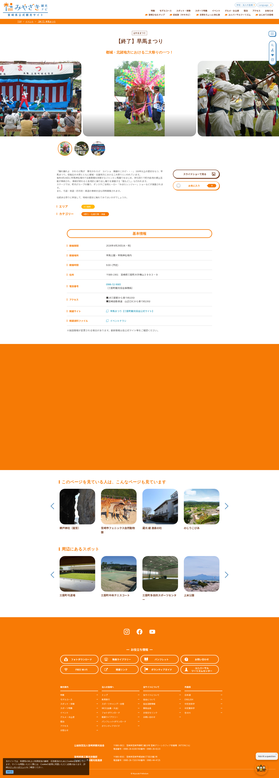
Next (263, 95)
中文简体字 (190, 703)
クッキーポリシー (18, 767)
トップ (105, 694)
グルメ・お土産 (67, 717)
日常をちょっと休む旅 (210, 14)
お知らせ (64, 730)
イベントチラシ (118, 320)
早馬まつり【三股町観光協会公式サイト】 (132, 311)
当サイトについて (151, 694)
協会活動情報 (149, 703)
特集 (62, 694)
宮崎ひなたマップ (157, 14)
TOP (19, 21)
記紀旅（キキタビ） (182, 14)
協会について (149, 699)
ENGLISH (189, 699)
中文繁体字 (190, 708)
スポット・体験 (67, 703)
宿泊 (62, 721)
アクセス (64, 725)
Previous (9, 95)
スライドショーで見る (194, 174)
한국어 (188, 712)
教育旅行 (106, 699)
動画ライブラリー (110, 717)
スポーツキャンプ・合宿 (113, 703)
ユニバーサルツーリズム (239, 14)
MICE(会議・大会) (110, 708)
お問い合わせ (149, 717)
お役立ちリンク (150, 712)
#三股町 (87, 206)
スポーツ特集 (66, 708)
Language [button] (263, 4)
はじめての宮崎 (266, 14)
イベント (29, 21)
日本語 (188, 694)
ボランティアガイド (111, 725)
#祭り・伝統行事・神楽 (94, 214)
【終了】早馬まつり (46, 21)
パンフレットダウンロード (114, 721)
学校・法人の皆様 (244, 4)
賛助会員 (147, 708)
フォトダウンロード (111, 712)
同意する (9, 772)
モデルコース (66, 699)
